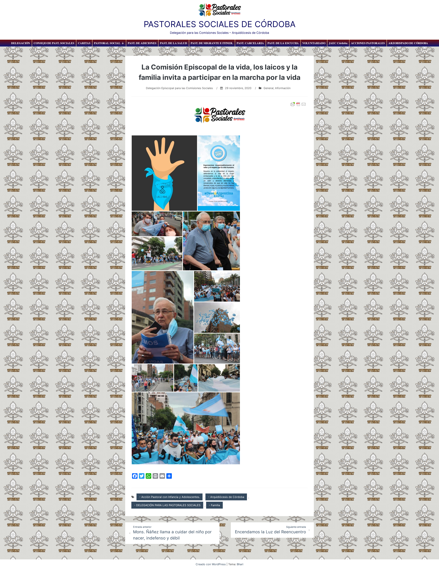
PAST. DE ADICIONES (142, 43)
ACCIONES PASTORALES (368, 43)
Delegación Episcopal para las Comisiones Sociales (179, 88)
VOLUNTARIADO (313, 43)
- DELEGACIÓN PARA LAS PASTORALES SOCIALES (167, 505)
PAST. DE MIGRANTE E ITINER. (212, 43)
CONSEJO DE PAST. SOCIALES (54, 43)
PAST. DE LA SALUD (173, 43)
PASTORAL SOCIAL (107, 43)
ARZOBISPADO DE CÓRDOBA (408, 43)
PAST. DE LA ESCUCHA (283, 43)
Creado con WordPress (211, 564)
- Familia (214, 505)
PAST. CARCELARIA (250, 43)
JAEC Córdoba (338, 43)
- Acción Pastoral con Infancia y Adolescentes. (169, 497)
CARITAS (84, 43)
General (269, 88)
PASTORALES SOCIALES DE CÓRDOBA (219, 24)
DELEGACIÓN (20, 43)
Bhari (240, 564)
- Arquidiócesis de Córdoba (226, 497)
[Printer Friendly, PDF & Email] (298, 104)
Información (282, 88)
